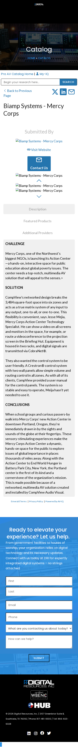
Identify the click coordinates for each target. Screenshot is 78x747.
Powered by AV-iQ (54, 501)
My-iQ (44, 74)
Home (31, 58)
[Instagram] (36, 733)
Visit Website (40, 150)
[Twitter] (49, 733)
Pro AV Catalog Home (17, 74)
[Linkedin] (29, 733)
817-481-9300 (44, 718)
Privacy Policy (36, 501)
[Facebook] (42, 733)
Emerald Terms (19, 501)
